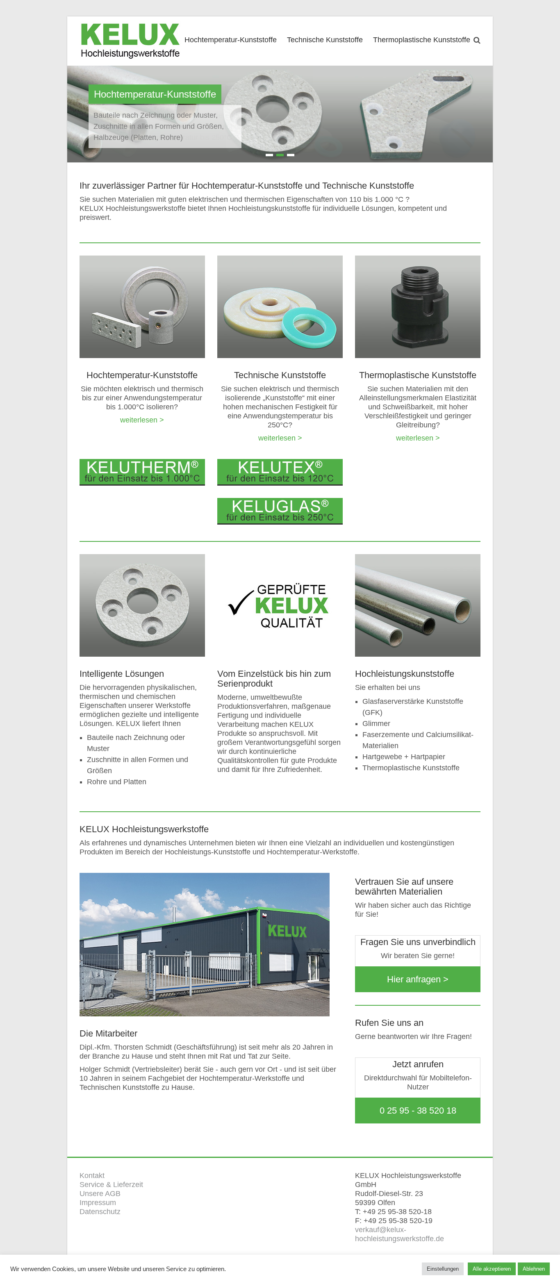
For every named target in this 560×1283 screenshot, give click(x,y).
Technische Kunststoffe (325, 40)
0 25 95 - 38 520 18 (418, 1110)
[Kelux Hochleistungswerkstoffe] (131, 40)
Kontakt (92, 1175)
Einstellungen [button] (443, 1269)
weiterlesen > (142, 420)
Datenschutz (100, 1212)
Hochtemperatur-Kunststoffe (230, 40)
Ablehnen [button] (534, 1269)
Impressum (98, 1203)
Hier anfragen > (417, 979)
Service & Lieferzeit (111, 1184)
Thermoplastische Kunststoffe (421, 40)
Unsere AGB (100, 1193)
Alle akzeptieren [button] (492, 1269)
